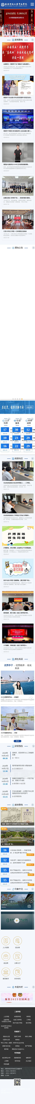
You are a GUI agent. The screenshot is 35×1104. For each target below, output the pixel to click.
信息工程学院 (17, 1019)
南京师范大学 (6, 1057)
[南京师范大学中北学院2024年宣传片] (17, 920)
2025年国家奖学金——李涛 (9, 733)
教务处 (17, 1039)
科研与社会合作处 (18, 1043)
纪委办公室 (6, 1039)
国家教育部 (17, 1057)
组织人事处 (28, 1036)
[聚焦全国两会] (17, 997)
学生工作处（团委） (7, 1043)
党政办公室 (6, 1036)
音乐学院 (28, 1023)
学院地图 (6, 1064)
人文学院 (6, 1016)
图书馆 (6, 1049)
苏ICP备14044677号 (6, 1092)
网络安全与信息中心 (18, 1049)
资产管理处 (28, 1046)
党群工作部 (17, 1036)
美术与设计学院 (17, 1023)
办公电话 (28, 1061)
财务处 (17, 1046)
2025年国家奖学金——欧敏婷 (10, 697)
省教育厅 (28, 1057)
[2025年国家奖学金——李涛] (17, 718)
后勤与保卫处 (6, 1046)
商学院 (29, 1016)
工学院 (29, 1019)
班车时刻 (17, 1061)
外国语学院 (17, 1016)
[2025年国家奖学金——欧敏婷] (17, 683)
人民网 (6, 1061)
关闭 (24, 93)
